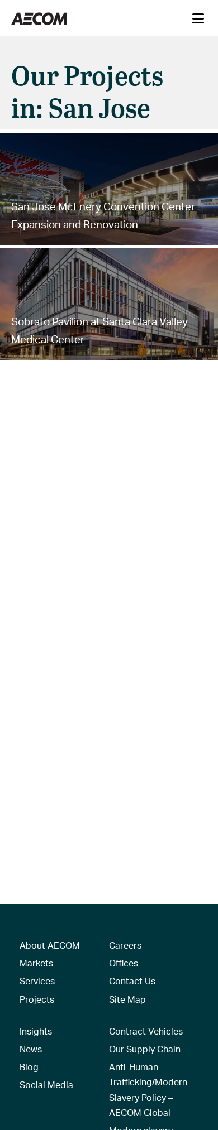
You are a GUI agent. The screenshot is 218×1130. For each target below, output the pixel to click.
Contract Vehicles (146, 1031)
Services (37, 981)
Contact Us (132, 981)
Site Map (127, 999)
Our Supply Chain (145, 1049)
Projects (37, 999)
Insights (36, 1031)
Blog (29, 1067)
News (31, 1049)
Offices (123, 963)
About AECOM (50, 945)
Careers (125, 945)
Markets (36, 963)
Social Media (46, 1084)
